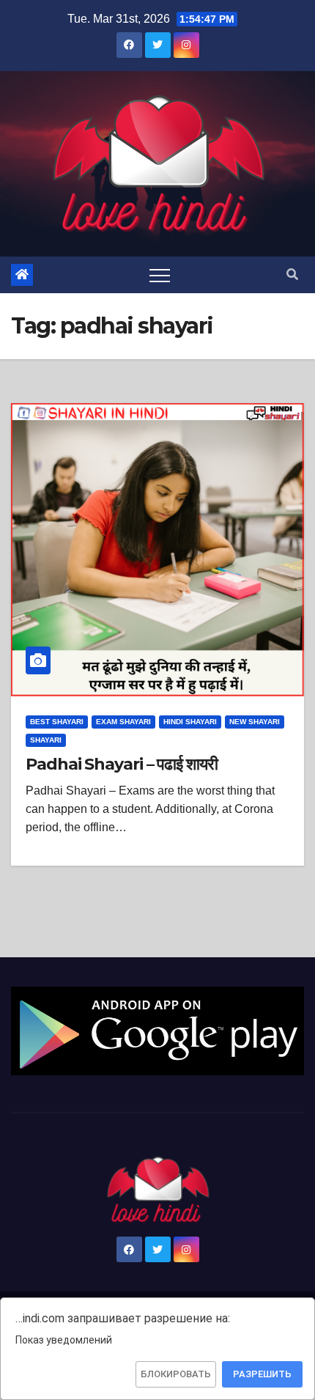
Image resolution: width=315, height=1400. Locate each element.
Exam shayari (123, 722)
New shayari (254, 722)
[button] (292, 274)
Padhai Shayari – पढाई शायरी (122, 764)
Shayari (46, 740)
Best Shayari (57, 722)
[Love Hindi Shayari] (157, 1030)
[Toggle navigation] (159, 274)
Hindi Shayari (190, 722)
